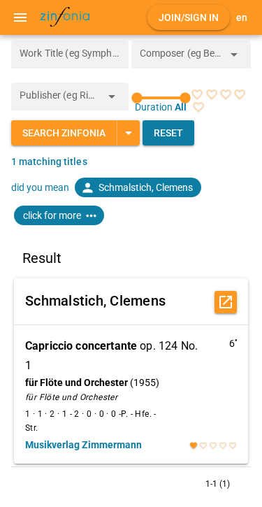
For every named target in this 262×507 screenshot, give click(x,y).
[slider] (161, 98)
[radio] (197, 94)
